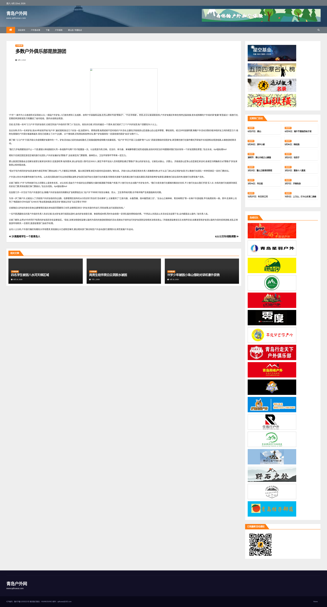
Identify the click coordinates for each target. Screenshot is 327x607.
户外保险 (58, 30)
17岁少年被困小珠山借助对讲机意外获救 (193, 275)
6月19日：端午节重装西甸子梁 (298, 131)
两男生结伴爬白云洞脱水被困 (108, 275)
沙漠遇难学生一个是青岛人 (25, 236)
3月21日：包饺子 (292, 157)
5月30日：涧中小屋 (256, 144)
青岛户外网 (16, 13)
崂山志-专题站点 (75, 30)
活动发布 (21, 30)
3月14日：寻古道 (255, 183)
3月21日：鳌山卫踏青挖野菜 (260, 170)
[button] (319, 30)
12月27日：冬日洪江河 (258, 196)
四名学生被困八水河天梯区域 (30, 275)
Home (315, 602)
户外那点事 (35, 30)
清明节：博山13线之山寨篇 (259, 157)
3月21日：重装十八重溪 (295, 170)
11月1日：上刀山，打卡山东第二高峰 (300, 196)
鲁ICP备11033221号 (21, 602)
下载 (47, 30)
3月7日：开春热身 (293, 183)
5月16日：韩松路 (292, 144)
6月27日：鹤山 (254, 131)
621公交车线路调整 (225, 236)
